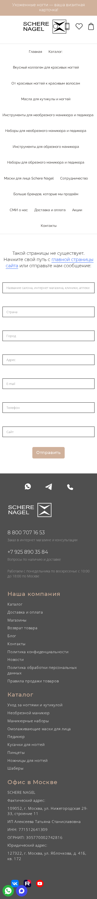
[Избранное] (79, 26)
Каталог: (55, 52)
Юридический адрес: (27, 845)
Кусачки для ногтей (26, 744)
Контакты (48, 226)
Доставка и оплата (50, 210)
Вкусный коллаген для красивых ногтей (46, 67)
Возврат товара (22, 627)
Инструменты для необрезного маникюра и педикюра (48, 115)
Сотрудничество (74, 178)
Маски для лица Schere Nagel (29, 178)
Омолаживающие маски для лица (39, 728)
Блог (11, 635)
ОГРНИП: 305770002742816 (34, 837)
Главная (35, 52)
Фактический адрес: (26, 800)
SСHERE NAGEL (21, 792)
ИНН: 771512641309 (27, 829)
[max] (21, 891)
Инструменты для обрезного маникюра (46, 147)
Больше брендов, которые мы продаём (45, 194)
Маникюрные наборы (28, 720)
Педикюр (16, 736)
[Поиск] (56, 26)
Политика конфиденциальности (37, 651)
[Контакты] (67, 26)
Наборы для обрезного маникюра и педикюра (45, 162)
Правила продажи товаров (33, 680)
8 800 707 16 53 (26, 532)
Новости (15, 659)
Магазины (17, 620)
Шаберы (15, 768)
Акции (77, 210)
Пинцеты (16, 752)
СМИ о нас (19, 210)
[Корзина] (91, 26)
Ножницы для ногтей (27, 760)
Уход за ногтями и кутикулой (34, 704)
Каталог (14, 604)
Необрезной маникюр (28, 712)
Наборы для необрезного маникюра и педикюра (45, 131)
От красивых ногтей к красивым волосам (45, 83)
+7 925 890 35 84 (27, 551)
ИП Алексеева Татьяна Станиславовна (44, 821)
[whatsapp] (8, 891)
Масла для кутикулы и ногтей (45, 99)
